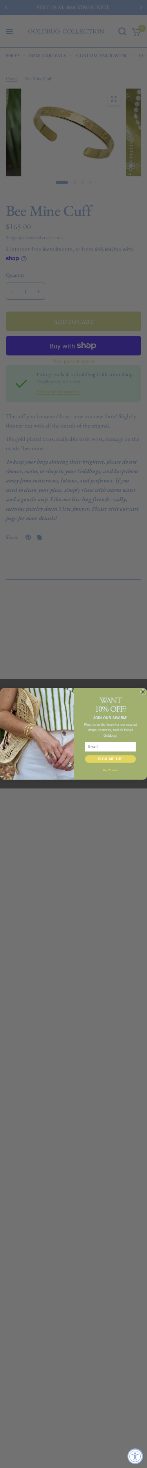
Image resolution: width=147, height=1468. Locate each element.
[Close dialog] (143, 692)
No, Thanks (110, 770)
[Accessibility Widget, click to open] (135, 1456)
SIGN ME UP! (110, 759)
